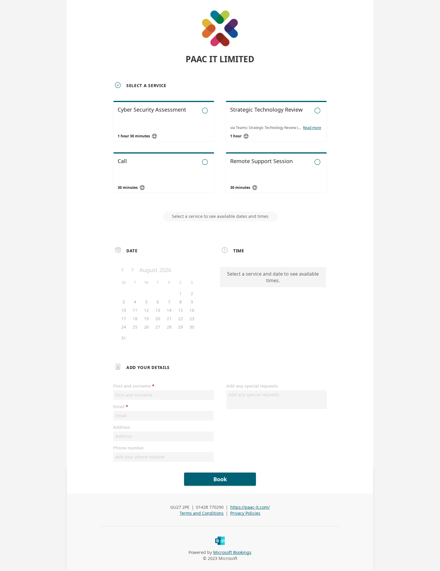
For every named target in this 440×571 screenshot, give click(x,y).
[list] (220, 152)
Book (220, 479)
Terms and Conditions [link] (202, 513)
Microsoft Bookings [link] (232, 552)
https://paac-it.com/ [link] (250, 507)
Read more (312, 128)
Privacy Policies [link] (245, 513)
